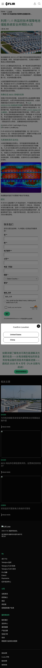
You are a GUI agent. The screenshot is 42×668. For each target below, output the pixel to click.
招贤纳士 (5, 597)
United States (15, 335)
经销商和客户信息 (8, 608)
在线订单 (5, 634)
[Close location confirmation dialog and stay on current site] (38, 326)
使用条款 (4, 665)
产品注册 (5, 630)
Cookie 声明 (5, 657)
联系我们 (5, 620)
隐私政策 (4, 653)
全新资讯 (5, 594)
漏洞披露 (5, 627)
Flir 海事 (4, 572)
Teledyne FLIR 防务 (8, 566)
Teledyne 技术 (6, 562)
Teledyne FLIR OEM (9, 569)
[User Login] (34, 3)
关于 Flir (4, 559)
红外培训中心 (6, 582)
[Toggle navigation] (3, 4)
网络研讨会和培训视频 (9, 641)
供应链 (4, 604)
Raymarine (5, 578)
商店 (3, 601)
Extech (4, 575)
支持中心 (5, 623)
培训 (3, 637)
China (12, 340)
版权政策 (4, 661)
